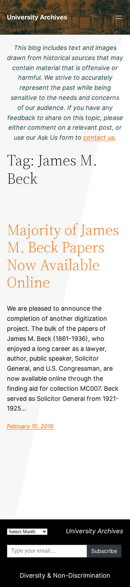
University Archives (37, 17)
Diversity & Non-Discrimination (65, 575)
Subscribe (104, 550)
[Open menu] (119, 17)
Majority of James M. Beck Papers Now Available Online (63, 256)
